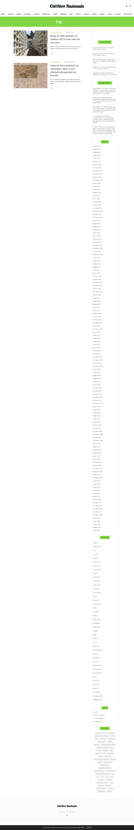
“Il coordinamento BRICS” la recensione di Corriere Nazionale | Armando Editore (103, 117)
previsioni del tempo (105, 768)
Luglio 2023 (96, 261)
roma (111, 782)
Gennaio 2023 (97, 279)
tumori (109, 791)
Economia (27, 14)
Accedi (95, 712)
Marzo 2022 (96, 310)
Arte (71, 14)
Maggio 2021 (97, 341)
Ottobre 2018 (97, 437)
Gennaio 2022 (97, 316)
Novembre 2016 (97, 509)
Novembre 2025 (98, 174)
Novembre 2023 (97, 248)
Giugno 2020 (97, 375)
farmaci (105, 750)
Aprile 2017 (96, 493)
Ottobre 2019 (97, 400)
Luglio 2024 (96, 223)
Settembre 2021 (97, 329)
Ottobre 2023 (97, 251)
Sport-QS (96, 688)
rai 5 (112, 776)
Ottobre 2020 (97, 363)
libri (104, 753)
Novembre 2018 (97, 434)
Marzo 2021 (96, 347)
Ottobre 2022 (97, 288)
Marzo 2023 (96, 273)
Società (118, 14)
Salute (94, 14)
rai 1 (112, 774)
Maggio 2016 (97, 527)
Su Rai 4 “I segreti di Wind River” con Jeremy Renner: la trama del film (104, 132)
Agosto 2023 (97, 257)
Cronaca (10, 14)
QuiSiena (95, 631)
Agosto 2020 (97, 369)
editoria (96, 744)
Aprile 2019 (96, 419)
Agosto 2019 (97, 406)
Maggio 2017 (97, 490)
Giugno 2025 (97, 189)
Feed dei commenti (99, 718)
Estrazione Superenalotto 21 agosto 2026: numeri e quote (104, 54)
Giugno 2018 (97, 450)
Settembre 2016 (98, 515)
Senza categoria (98, 650)
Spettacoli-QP (97, 669)
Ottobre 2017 (97, 474)
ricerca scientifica (102, 782)
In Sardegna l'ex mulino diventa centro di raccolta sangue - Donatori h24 (104, 107)
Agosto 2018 (97, 443)
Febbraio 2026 (97, 164)
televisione (101, 791)
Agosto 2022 (97, 295)
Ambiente (63, 14)
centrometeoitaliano (101, 736)
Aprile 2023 (96, 270)
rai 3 (102, 776)
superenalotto (101, 788)
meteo (100, 756)
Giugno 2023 (97, 264)
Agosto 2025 (97, 183)
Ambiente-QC (97, 546)
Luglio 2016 (96, 521)
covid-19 (109, 741)
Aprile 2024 (96, 233)
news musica (107, 762)
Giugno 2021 (96, 338)
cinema (113, 736)
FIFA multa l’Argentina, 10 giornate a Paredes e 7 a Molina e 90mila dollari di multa (105, 61)
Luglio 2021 (96, 335)
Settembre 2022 (98, 292)
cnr (96, 739)
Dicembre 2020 (97, 357)
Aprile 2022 (96, 307)
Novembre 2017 (97, 471)
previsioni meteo (99, 771)
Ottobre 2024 (97, 214)
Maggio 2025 (97, 192)
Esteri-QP (96, 600)
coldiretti (111, 739)
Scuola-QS (96, 646)
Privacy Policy (70, 812)
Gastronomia (97, 604)
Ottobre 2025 (97, 177)
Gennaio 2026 (97, 168)
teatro (110, 788)
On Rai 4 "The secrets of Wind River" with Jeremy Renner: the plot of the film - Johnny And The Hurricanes (104, 128)
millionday (108, 756)
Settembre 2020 (98, 366)
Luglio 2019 (96, 409)
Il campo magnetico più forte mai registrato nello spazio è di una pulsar (104, 91)
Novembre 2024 (98, 211)
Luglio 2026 (96, 149)
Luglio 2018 (96, 447)
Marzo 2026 (96, 161)
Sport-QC (96, 680)
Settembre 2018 (98, 440)
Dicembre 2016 (97, 505)
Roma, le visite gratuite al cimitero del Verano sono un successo (65, 39)
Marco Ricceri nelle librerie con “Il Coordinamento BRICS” (104, 121)
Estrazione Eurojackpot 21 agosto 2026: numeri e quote (103, 48)
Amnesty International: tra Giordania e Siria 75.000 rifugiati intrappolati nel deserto (64, 70)
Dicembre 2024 (97, 208)
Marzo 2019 (96, 422)
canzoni (111, 733)
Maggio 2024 (97, 230)
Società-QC (96, 657)
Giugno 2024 (97, 226)
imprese (98, 753)
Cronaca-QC (97, 562)
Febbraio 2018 (97, 462)
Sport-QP (96, 684)
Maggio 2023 (97, 267)
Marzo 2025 (96, 199)
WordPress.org (97, 721)
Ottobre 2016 (97, 512)
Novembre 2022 (97, 285)
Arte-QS (95, 554)
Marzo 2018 (96, 459)
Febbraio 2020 (97, 388)
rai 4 (107, 776)
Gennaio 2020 (97, 391)
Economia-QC (97, 592)
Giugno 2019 (97, 412)
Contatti (62, 812)
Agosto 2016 (97, 518)
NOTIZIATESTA (105, 765)
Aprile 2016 (96, 530)
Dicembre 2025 (97, 171)
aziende (98, 733)
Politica (36, 14)
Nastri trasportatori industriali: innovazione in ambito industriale (103, 98)
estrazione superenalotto (105, 747)
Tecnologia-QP (97, 696)
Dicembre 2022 (97, 282)
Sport (55, 14)
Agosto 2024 (97, 220)
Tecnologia (128, 14)
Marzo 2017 (96, 496)
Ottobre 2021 (97, 326)
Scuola (110, 14)
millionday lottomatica (101, 759)
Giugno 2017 (96, 487)
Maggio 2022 (97, 304)
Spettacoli (46, 14)
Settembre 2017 (97, 478)
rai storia (109, 779)
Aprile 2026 (96, 158)
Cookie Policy (80, 827)
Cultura (78, 14)
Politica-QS (96, 619)
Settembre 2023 (98, 254)
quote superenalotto (102, 774)
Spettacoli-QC (97, 665)
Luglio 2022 (96, 298)
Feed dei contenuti (98, 715)
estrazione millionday (108, 744)
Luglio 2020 (96, 372)
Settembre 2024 (98, 217)
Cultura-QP (96, 581)
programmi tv (111, 771)
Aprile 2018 (96, 456)
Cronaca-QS (96, 569)
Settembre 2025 (98, 180)
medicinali (111, 753)
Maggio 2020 (97, 378)
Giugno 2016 (97, 524)
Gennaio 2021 (97, 354)
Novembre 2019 (97, 397)
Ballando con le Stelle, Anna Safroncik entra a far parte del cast (104, 67)
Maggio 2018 (97, 453)
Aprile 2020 (96, 381)
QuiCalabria (96, 623)
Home (3, 14)
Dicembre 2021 (97, 319)
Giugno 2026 (97, 152)
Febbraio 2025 (97, 202)
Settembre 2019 (98, 403)
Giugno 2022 (97, 301)
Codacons (103, 739)
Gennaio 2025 (97, 205)
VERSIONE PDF (97, 700)
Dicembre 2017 (97, 468)
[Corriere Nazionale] (67, 6)
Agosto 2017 (96, 481)
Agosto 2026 (97, 146)
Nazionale (59, 32)
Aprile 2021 (96, 344)
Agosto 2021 (96, 332)
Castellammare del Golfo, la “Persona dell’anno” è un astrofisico (104, 89)
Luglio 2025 (96, 186)
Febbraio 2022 (97, 313)
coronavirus (101, 741)
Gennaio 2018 (97, 465)
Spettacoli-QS (97, 673)
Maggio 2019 (97, 416)
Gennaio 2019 (97, 428)
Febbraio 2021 (97, 350)
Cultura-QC (96, 577)
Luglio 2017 (96, 484)
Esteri (18, 14)
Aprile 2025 (96, 195)
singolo (108, 785)
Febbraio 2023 (97, 276)
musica (100, 762)
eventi (99, 750)
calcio (105, 733)
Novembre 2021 (97, 323)
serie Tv (101, 785)
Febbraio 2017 (97, 499)
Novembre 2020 (98, 360)
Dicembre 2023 (97, 245)
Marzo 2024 (96, 236)
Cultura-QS (96, 585)
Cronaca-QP (96, 566)
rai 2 (97, 776)
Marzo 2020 (96, 385)
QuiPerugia (96, 627)
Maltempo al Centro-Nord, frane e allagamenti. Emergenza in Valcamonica (105, 73)
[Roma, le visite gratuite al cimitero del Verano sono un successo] (30, 43)
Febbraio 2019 (97, 425)
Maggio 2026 (97, 155)
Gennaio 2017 (97, 502)
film (111, 750)
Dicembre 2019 (97, 394)
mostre (113, 759)
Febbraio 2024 (97, 239)
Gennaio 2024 (97, 242)
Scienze (102, 14)
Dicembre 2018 (97, 431)
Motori (86, 14)
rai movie (101, 779)
